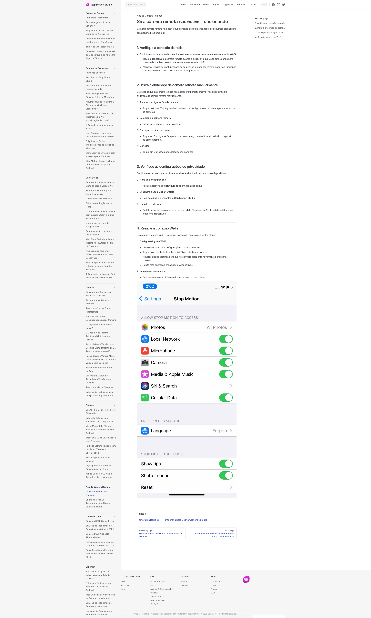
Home (123, 581)
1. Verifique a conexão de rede (270, 23)
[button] (101, 13)
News (122, 589)
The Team (215, 581)
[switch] (264, 4)
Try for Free (155, 604)
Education (124, 585)
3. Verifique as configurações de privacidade (270, 32)
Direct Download (157, 600)
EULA (213, 593)
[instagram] (278, 4)
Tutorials (184, 585)
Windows (154, 593)
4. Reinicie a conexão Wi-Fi (268, 37)
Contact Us (215, 585)
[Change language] (253, 4)
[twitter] (283, 4)
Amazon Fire (155, 596)
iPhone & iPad (156, 581)
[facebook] (273, 4)
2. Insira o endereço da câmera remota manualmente (270, 28)
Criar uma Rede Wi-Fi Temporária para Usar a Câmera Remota (173, 519)
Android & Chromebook (160, 589)
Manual (184, 581)
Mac (152, 585)
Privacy (214, 589)
